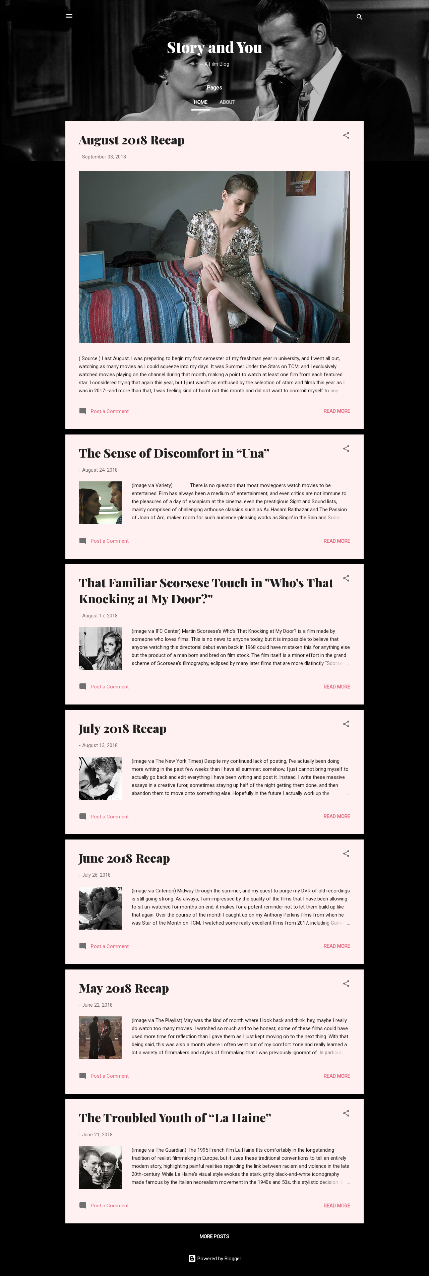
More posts (214, 1236)
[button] (346, 136)
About (227, 102)
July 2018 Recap (123, 728)
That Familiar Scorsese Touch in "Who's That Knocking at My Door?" (206, 590)
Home (200, 102)
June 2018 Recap (124, 858)
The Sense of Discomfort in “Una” (174, 453)
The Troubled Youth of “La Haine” (175, 1117)
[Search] (360, 18)
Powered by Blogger (218, 1259)
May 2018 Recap (124, 988)
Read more (337, 411)
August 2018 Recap (132, 139)
